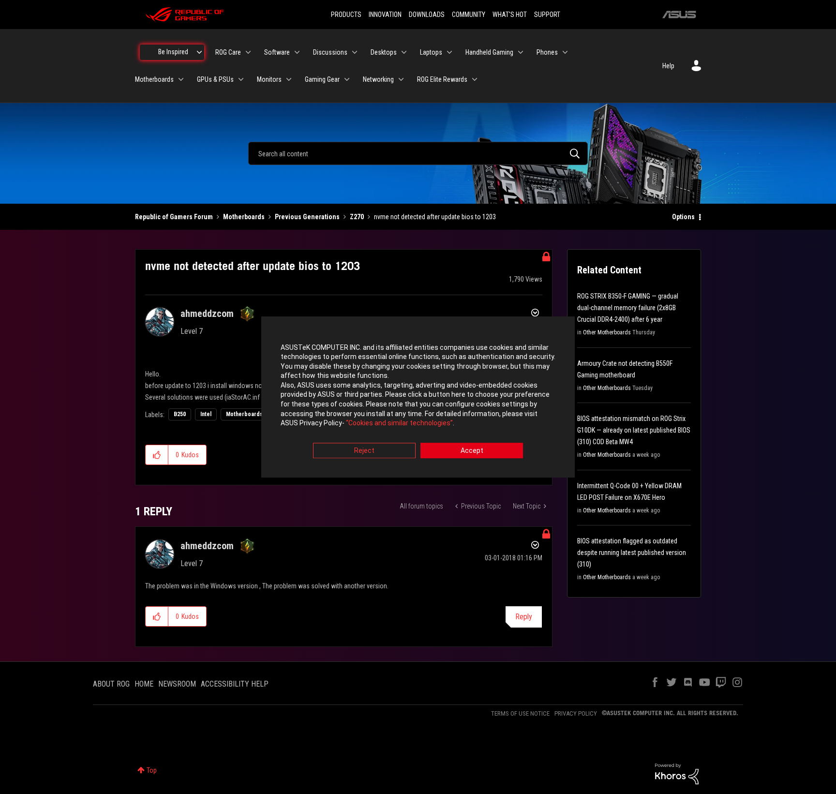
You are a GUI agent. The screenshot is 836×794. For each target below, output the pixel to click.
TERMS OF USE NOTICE (520, 713)
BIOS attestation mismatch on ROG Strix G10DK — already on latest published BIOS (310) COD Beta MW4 (633, 430)
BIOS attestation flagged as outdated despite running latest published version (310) (631, 552)
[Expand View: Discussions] (354, 52)
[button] (157, 454)
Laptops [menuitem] (431, 52)
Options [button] (683, 217)
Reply (523, 616)
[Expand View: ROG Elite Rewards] (474, 79)
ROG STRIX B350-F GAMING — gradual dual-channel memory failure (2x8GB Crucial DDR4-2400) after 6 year (627, 307)
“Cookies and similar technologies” (399, 423)
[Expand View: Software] (297, 52)
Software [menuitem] (277, 52)
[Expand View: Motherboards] (181, 79)
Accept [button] (472, 450)
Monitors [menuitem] (269, 79)
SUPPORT (547, 14)
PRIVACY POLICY (575, 713)
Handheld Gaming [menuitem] (489, 52)
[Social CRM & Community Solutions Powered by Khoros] (677, 773)
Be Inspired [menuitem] (173, 52)
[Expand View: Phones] (565, 52)
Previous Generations (307, 217)
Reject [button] (364, 450)
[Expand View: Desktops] (404, 52)
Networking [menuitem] (378, 79)
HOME (143, 684)
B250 (180, 414)
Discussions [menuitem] (330, 52)
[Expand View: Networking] (401, 79)
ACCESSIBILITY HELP (235, 684)
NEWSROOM (177, 684)
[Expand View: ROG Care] (248, 52)
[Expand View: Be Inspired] (199, 52)
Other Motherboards (607, 332)
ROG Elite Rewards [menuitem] (442, 79)
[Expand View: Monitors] (289, 79)
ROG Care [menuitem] (228, 52)
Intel (205, 414)
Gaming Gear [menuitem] (322, 79)
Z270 (357, 217)
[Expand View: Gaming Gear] (347, 79)
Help (668, 66)
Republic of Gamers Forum (174, 217)
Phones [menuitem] (547, 52)
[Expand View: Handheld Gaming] (520, 52)
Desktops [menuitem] (384, 52)
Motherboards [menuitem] (154, 79)
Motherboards (244, 217)
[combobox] (418, 153)
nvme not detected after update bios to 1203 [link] (435, 217)
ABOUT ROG (111, 684)
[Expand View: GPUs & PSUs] (241, 79)
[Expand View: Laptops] (449, 52)
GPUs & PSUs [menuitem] (215, 79)
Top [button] (152, 770)
